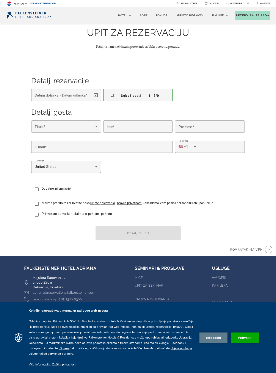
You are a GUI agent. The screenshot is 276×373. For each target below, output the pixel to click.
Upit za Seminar (149, 285)
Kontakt (265, 3)
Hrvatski (19, 4)
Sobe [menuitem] (143, 15)
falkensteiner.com (43, 3)
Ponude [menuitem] (161, 15)
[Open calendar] (96, 95)
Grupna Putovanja (152, 299)
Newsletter (189, 3)
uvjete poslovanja (102, 203)
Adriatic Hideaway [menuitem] (189, 15)
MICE (139, 278)
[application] (138, 337)
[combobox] (66, 126)
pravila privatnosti (129, 203)
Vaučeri (214, 3)
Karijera (220, 285)
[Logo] (30, 15)
